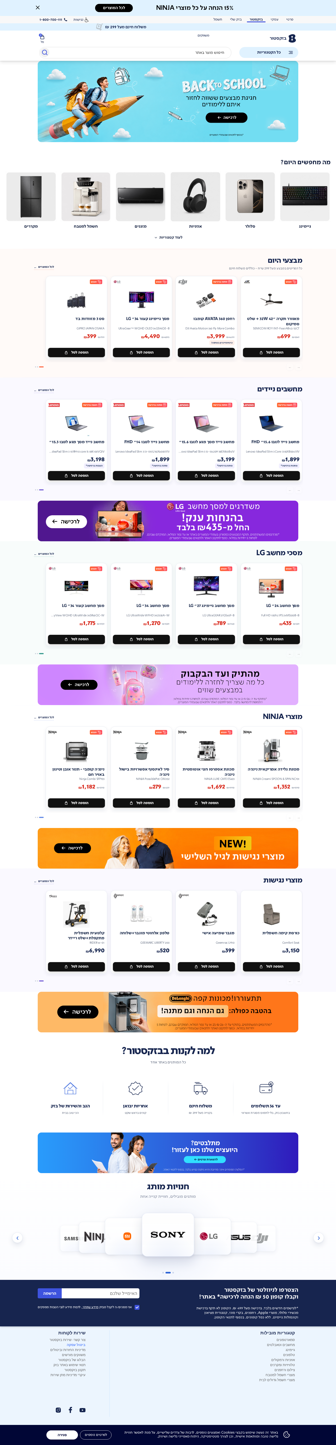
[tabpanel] (168, 106)
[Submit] (44, 53)
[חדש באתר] (168, 101)
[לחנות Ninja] (98, 1237)
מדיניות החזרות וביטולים (67, 1349)
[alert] (168, 27)
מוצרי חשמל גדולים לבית (277, 1379)
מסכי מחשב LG (279, 553)
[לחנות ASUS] (238, 1237)
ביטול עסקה (76, 1344)
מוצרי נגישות (282, 880)
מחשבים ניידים (279, 389)
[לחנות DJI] (260, 1238)
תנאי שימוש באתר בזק (69, 1364)
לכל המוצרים (46, 267)
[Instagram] (58, 1410)
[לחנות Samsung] (76, 1238)
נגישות (78, 19)
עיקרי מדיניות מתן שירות (68, 1374)
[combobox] (135, 52)
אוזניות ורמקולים (283, 1359)
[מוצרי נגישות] (168, 848)
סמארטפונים (286, 1339)
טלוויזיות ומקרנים (282, 1364)
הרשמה (49, 1293)
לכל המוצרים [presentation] (114, 8)
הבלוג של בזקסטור (71, 1359)
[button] (38, 7)
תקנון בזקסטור (74, 1369)
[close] (38, 7)
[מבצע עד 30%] (168, 684)
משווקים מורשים (73, 1354)
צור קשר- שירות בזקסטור (67, 1339)
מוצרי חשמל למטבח (280, 1374)
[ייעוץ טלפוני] (168, 1153)
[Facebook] (70, 1410)
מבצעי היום (285, 260)
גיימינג (290, 1349)
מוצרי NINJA (282, 716)
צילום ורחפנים (285, 1369)
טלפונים (289, 1354)
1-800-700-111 (51, 19)
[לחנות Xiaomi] (127, 1236)
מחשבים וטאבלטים (281, 1344)
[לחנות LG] (209, 1236)
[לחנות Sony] (168, 1235)
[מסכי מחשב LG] (168, 521)
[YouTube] (82, 1410)
